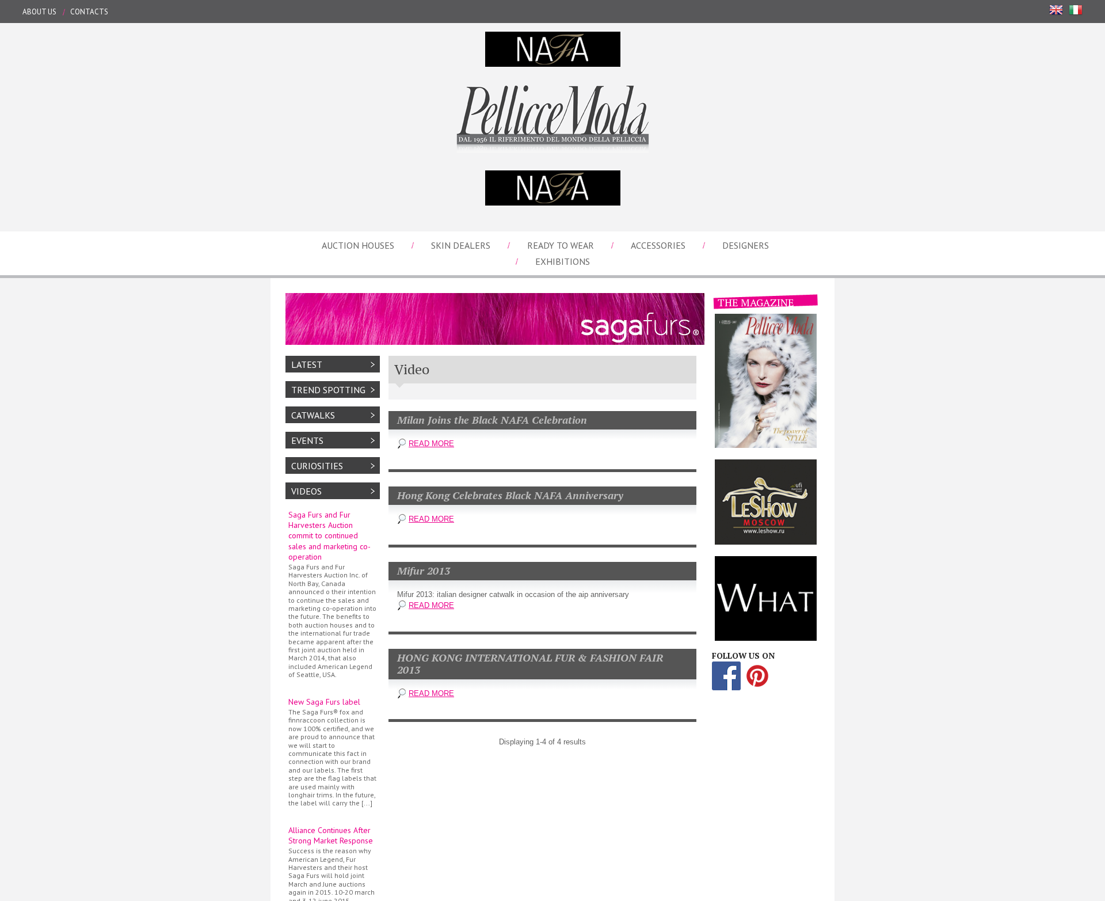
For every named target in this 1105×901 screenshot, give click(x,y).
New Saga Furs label (332, 752)
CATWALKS (313, 415)
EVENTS (307, 440)
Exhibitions (562, 261)
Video (411, 369)
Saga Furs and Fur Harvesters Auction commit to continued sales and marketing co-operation (332, 594)
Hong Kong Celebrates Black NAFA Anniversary (510, 495)
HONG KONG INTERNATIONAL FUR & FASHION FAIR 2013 (530, 664)
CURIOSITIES (317, 466)
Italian (1076, 10)
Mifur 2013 (423, 570)
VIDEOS (306, 491)
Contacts (89, 12)
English (1056, 10)
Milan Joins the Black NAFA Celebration (492, 420)
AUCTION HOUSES (358, 245)
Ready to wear (560, 245)
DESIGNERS (745, 245)
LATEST (306, 364)
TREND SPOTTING (328, 390)
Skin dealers (460, 245)
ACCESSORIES (658, 245)
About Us (39, 12)
